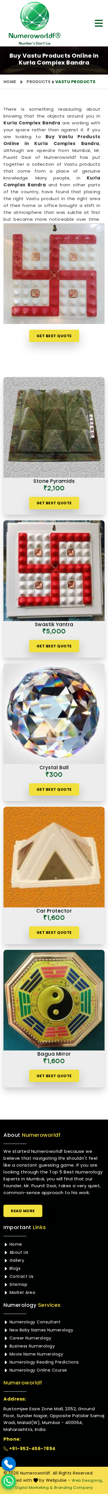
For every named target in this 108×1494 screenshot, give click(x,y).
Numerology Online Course (37, 1370)
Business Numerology (31, 1346)
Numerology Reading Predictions (43, 1362)
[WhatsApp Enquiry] (8, 1481)
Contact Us (21, 1276)
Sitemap (17, 1284)
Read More (23, 1211)
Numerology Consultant (34, 1322)
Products (38, 82)
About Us (18, 1252)
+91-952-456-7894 (32, 1449)
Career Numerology (29, 1338)
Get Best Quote (54, 336)
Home (9, 82)
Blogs (14, 1268)
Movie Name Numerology (35, 1354)
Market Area (21, 1292)
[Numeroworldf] (33, 23)
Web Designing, (87, 1480)
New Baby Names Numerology (40, 1330)
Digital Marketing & (34, 1487)
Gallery (16, 1260)
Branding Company (73, 1487)
